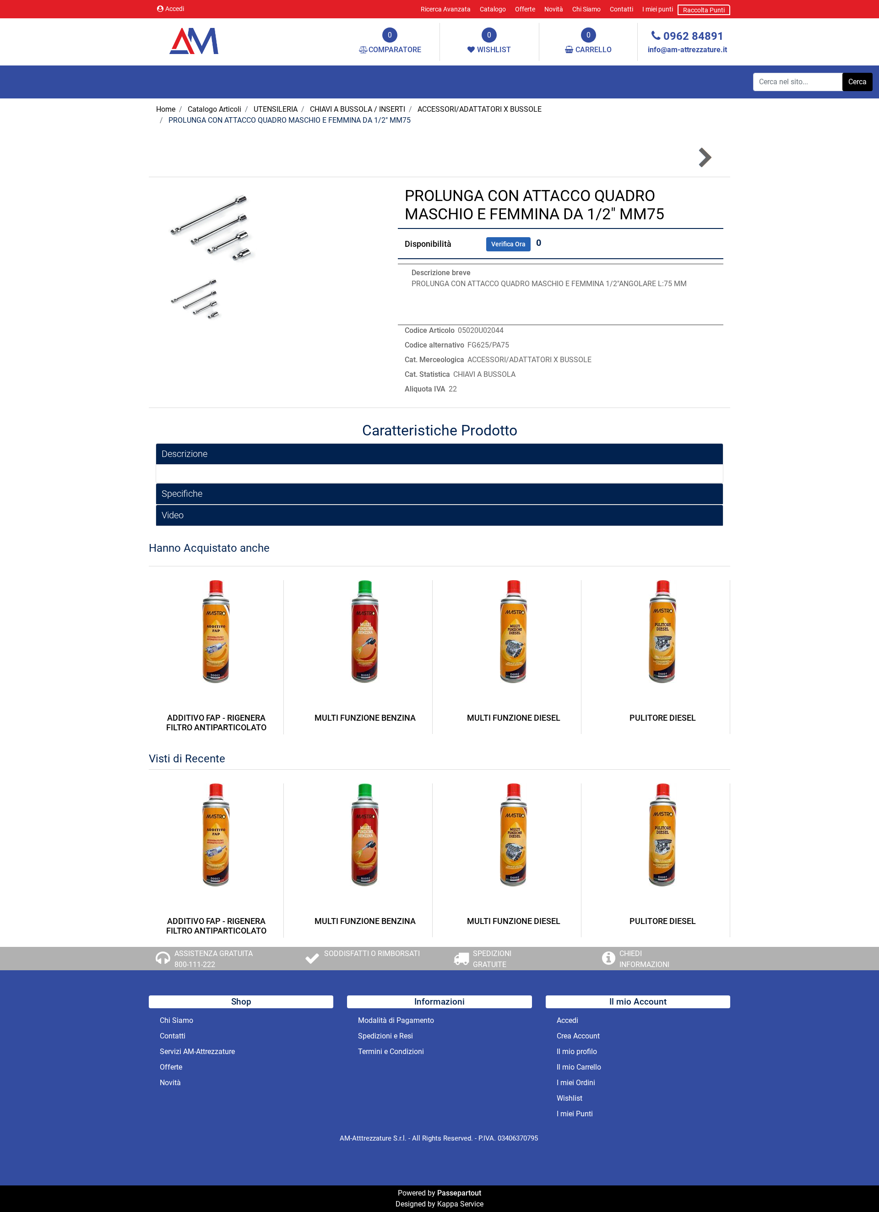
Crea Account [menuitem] (578, 1036)
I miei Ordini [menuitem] (576, 1082)
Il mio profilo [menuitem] (577, 1051)
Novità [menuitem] (553, 9)
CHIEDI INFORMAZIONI (644, 959)
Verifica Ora (508, 244)
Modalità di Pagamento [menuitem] (396, 1020)
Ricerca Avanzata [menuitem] (446, 9)
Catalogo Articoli (214, 109)
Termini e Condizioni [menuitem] (391, 1051)
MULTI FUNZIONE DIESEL (513, 718)
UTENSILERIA (276, 109)
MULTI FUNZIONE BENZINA (365, 718)
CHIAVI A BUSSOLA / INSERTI (357, 109)
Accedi (174, 8)
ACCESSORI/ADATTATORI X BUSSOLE (480, 109)
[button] (857, 82)
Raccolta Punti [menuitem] (704, 10)
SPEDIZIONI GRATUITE (492, 959)
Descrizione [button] (184, 453)
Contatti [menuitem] (621, 9)
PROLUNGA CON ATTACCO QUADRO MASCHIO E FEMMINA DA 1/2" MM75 (289, 120)
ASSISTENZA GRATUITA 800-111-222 (213, 959)
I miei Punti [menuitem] (575, 1113)
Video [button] (173, 515)
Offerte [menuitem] (525, 9)
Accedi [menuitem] (567, 1020)
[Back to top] (853, 1186)
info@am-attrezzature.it (687, 49)
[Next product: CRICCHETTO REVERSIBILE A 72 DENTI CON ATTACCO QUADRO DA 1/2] (704, 158)
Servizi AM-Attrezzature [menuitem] (197, 1051)
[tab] (439, 454)
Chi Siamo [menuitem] (586, 9)
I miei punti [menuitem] (657, 9)
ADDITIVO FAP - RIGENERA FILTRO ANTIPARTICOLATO (216, 723)
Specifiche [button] (182, 493)
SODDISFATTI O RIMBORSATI (372, 953)
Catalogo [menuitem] (493, 9)
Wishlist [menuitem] (569, 1098)
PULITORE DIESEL (662, 718)
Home (165, 109)
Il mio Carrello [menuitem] (579, 1067)
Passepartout (459, 1193)
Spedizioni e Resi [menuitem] (385, 1036)
